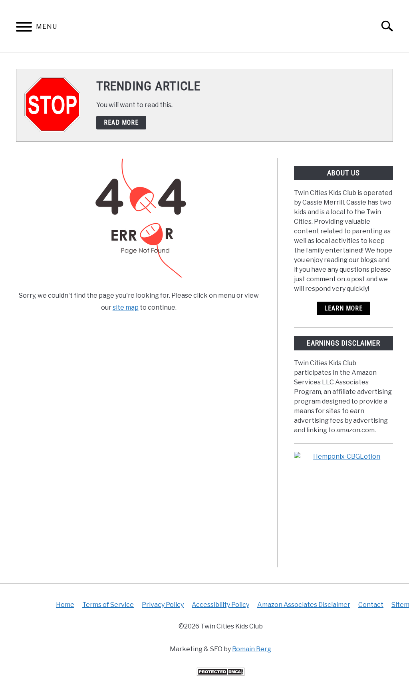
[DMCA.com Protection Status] (220, 674)
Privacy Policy (163, 604)
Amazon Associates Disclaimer (303, 604)
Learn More (343, 308)
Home (65, 604)
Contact (370, 604)
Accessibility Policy (220, 604)
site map (126, 307)
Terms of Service (108, 604)
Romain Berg (251, 649)
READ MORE (121, 122)
